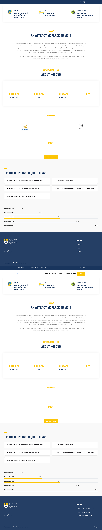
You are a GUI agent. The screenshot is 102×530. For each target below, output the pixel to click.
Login (96, 527)
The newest (52, 274)
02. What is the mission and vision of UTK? (23, 188)
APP (46, 10)
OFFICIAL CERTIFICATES (82, 10)
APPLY (81, 274)
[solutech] (24, 273)
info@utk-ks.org (45, 267)
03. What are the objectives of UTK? (21, 196)
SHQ (84, 2)
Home (46, 274)
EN (80, 2)
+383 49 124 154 (34, 267)
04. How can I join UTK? (64, 181)
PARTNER (15, 10)
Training (73, 274)
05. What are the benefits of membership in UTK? (74, 188)
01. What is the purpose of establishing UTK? (25, 181)
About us (60, 274)
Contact (67, 274)
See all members (51, 157)
